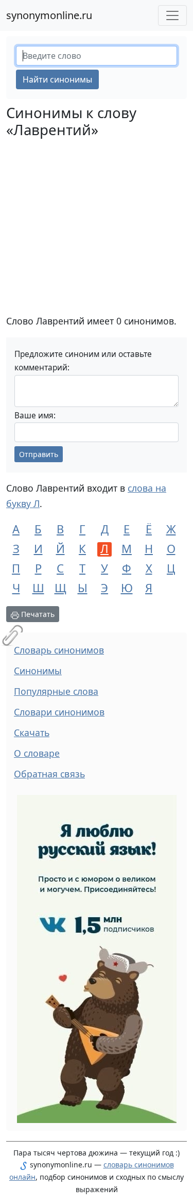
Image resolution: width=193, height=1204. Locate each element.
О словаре (37, 753)
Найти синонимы (57, 79)
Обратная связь (49, 774)
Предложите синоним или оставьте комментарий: (83, 361)
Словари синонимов (59, 712)
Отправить (38, 454)
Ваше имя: (35, 415)
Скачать (31, 732)
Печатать (37, 614)
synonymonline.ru (49, 15)
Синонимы (38, 670)
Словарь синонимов (59, 650)
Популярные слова (56, 691)
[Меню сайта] (172, 15)
